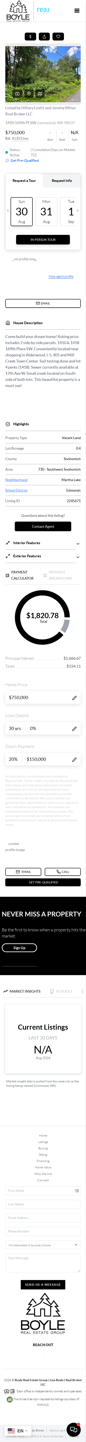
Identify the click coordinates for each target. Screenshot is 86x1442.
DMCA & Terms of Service (46, 1436)
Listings (43, 1142)
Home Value (43, 1167)
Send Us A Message (43, 1284)
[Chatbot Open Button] (74, 1430)
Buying (43, 1148)
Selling (43, 1154)
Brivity (40, 1430)
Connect (43, 1180)
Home (43, 1135)
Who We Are (43, 1174)
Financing (43, 1161)
